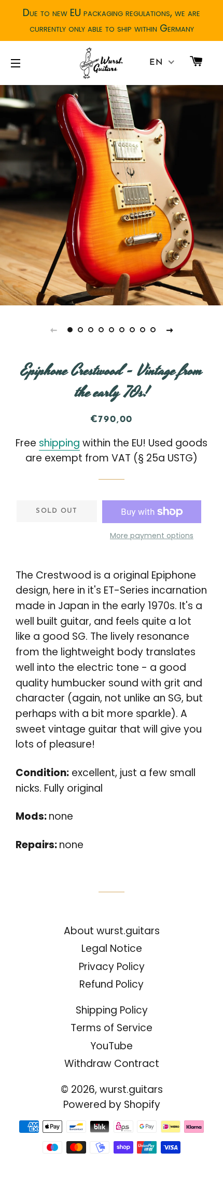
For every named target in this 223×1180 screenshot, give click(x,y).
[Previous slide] (53, 329)
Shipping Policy (112, 1010)
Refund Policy (111, 984)
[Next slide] (169, 329)
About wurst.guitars (112, 931)
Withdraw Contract (111, 1064)
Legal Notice (111, 949)
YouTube (111, 1046)
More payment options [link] (151, 535)
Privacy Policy (112, 967)
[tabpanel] (111, 193)
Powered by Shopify (111, 1105)
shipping (59, 443)
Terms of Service (111, 1028)
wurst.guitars (131, 1090)
